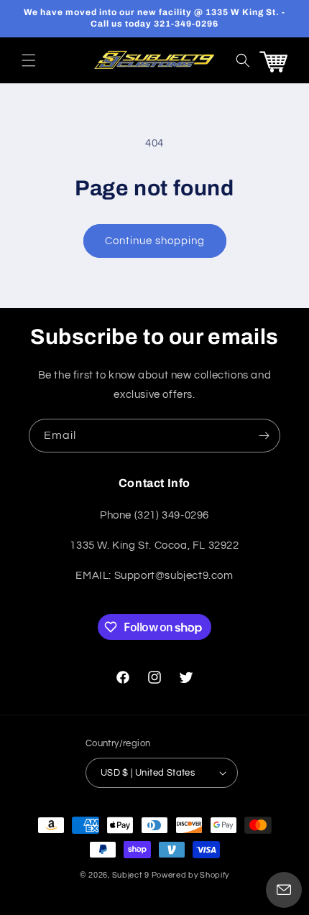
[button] (29, 60)
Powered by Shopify (191, 875)
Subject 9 (132, 875)
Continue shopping (155, 241)
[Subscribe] (264, 435)
